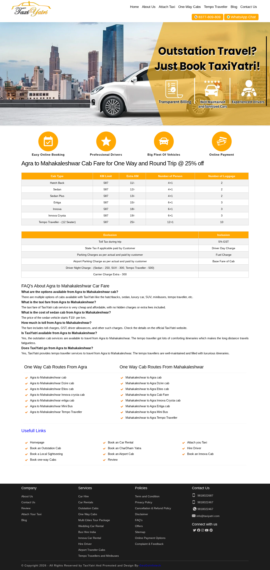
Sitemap (140, 532)
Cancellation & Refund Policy (153, 508)
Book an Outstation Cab (45, 448)
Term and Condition (147, 496)
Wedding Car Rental (91, 526)
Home (134, 7)
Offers (139, 526)
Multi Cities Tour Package (94, 520)
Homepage (37, 442)
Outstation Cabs (88, 508)
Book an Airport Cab (121, 454)
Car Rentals (85, 502)
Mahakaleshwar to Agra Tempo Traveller (151, 417)
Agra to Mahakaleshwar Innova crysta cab (57, 394)
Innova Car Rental (89, 537)
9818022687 (205, 495)
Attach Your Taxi (31, 514)
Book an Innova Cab (200, 454)
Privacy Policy (143, 502)
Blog (234, 7)
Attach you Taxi (197, 442)
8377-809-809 (209, 17)
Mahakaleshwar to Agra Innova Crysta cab (153, 400)
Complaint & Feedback (149, 543)
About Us (149, 7)
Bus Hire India (87, 532)
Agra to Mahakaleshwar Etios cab (52, 389)
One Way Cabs (87, 514)
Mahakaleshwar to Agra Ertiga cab (148, 406)
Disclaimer (141, 514)
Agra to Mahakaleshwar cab (48, 377)
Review (113, 459)
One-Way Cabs (189, 7)
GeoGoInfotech (150, 565)
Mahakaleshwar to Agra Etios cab (147, 389)
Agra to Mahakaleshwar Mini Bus (51, 406)
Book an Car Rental (120, 442)
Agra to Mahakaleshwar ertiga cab (52, 400)
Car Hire (83, 496)
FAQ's (139, 520)
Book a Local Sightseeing (46, 454)
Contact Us (248, 7)
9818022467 (205, 502)
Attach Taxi (167, 7)
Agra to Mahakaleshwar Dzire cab (52, 383)
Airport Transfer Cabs (91, 549)
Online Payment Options (150, 537)
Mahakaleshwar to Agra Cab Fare (147, 394)
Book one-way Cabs (43, 459)
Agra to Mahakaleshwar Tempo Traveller (56, 412)
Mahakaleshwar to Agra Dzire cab (147, 383)
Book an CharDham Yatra (124, 448)
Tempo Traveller (216, 7)
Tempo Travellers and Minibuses (98, 555)
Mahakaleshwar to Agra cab (143, 377)
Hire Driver (194, 448)
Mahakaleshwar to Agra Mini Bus (147, 412)
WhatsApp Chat (243, 17)
